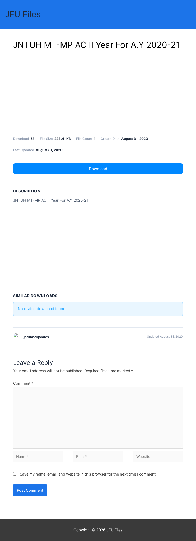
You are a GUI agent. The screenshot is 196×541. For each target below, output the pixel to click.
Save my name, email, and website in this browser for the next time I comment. (88, 474)
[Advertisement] (98, 92)
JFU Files (23, 14)
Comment (23, 383)
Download (98, 168)
